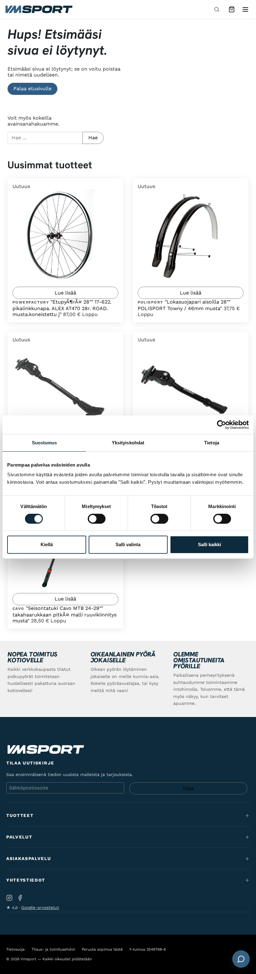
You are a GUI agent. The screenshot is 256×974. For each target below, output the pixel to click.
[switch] (97, 519)
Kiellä (47, 544)
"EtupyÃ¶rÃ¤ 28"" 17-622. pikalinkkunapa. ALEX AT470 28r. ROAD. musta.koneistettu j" (61, 308)
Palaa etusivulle (32, 88)
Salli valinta (128, 544)
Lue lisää (65, 293)
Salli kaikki (209, 544)
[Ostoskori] (231, 9)
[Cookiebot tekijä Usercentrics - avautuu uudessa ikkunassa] (221, 424)
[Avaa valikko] (245, 9)
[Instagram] (9, 897)
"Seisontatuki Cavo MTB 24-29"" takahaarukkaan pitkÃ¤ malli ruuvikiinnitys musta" (64, 614)
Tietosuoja (15, 949)
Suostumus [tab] (44, 442)
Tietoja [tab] (211, 442)
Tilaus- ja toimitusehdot (53, 949)
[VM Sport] (38, 9)
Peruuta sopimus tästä (102, 949)
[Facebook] (20, 897)
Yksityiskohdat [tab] (128, 442)
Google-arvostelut (40, 907)
